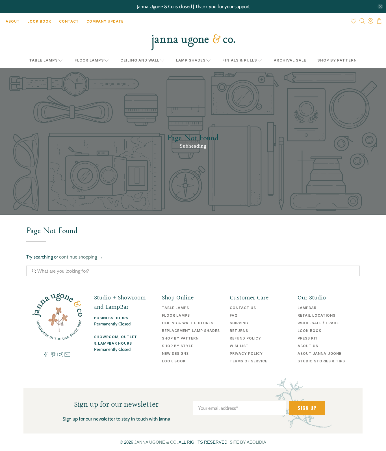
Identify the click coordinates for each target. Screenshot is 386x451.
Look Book (39, 21)
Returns (239, 331)
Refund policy (245, 338)
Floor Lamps (89, 60)
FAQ (234, 315)
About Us (308, 346)
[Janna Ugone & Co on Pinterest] (53, 355)
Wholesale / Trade (318, 323)
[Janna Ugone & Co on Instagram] (60, 355)
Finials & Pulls (239, 60)
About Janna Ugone (319, 353)
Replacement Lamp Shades (191, 331)
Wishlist (239, 346)
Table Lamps (43, 60)
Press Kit (308, 338)
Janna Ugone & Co (155, 442)
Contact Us (243, 308)
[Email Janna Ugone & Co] (67, 355)
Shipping (239, 323)
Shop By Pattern (337, 60)
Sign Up (307, 408)
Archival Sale (290, 60)
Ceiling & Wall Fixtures (187, 323)
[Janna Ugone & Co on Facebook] (46, 355)
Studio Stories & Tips (321, 361)
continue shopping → (81, 257)
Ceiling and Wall (139, 60)
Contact (69, 21)
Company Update (104, 21)
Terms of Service (248, 361)
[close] (380, 6)
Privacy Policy (246, 353)
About (13, 21)
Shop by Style (177, 346)
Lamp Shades (191, 60)
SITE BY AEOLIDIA (248, 442)
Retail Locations (316, 315)
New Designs (175, 353)
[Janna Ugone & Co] (193, 42)
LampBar (307, 308)
